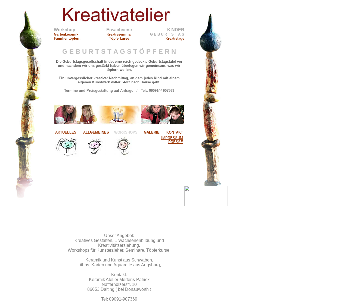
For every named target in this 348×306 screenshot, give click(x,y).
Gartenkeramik (66, 34)
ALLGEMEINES (96, 132)
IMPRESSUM (172, 138)
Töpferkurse (119, 38)
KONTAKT (174, 132)
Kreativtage (175, 38)
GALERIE (152, 132)
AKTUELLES (65, 132)
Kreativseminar (119, 34)
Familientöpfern (67, 38)
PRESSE (175, 142)
